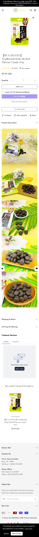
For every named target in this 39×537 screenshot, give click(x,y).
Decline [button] (6, 533)
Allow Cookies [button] (16, 533)
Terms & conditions (22, 92)
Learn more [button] (28, 528)
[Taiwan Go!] (19, 10)
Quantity (5, 80)
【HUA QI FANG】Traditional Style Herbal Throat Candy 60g (15, 422)
